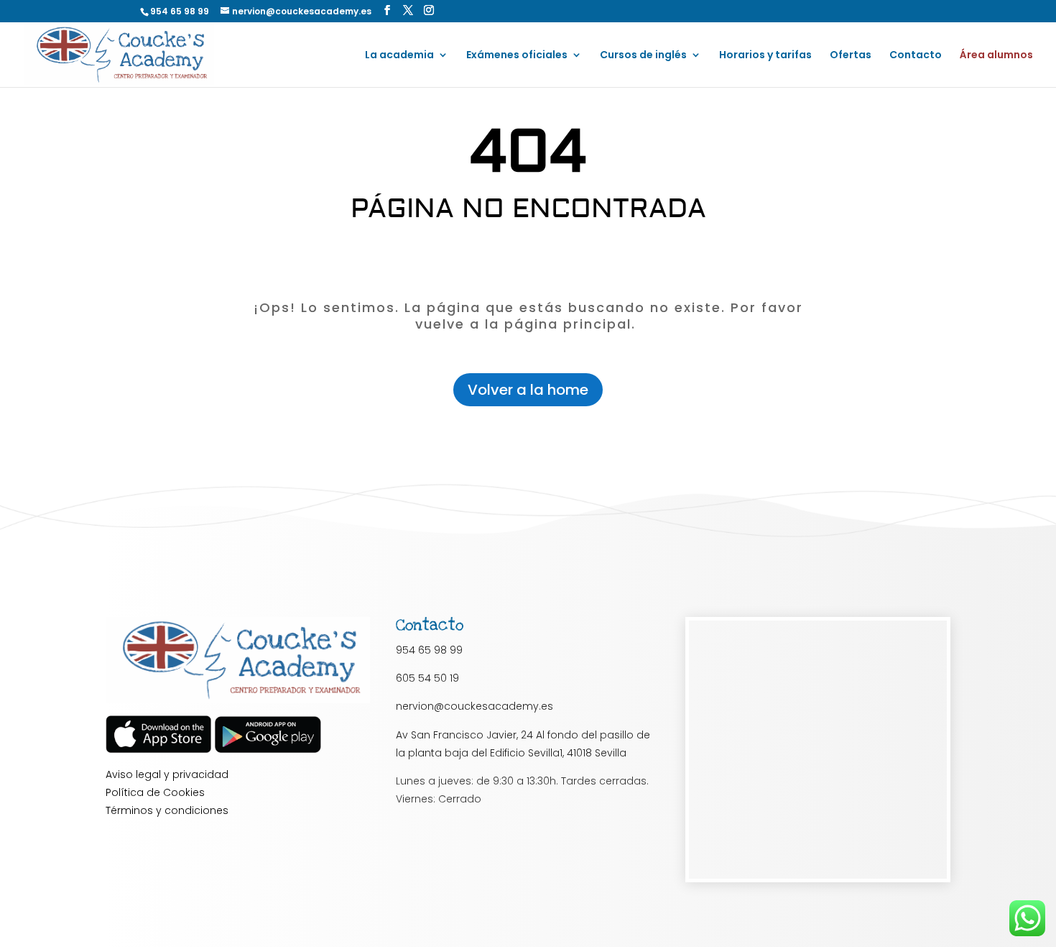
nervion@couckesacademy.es (474, 706)
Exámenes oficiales (517, 56)
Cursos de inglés (643, 56)
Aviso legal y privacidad (167, 774)
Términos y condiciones (167, 810)
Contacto (915, 56)
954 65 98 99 (429, 650)
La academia (399, 56)
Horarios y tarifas (765, 56)
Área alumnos (996, 56)
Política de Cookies (155, 792)
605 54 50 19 (427, 678)
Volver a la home (528, 390)
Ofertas (850, 56)
